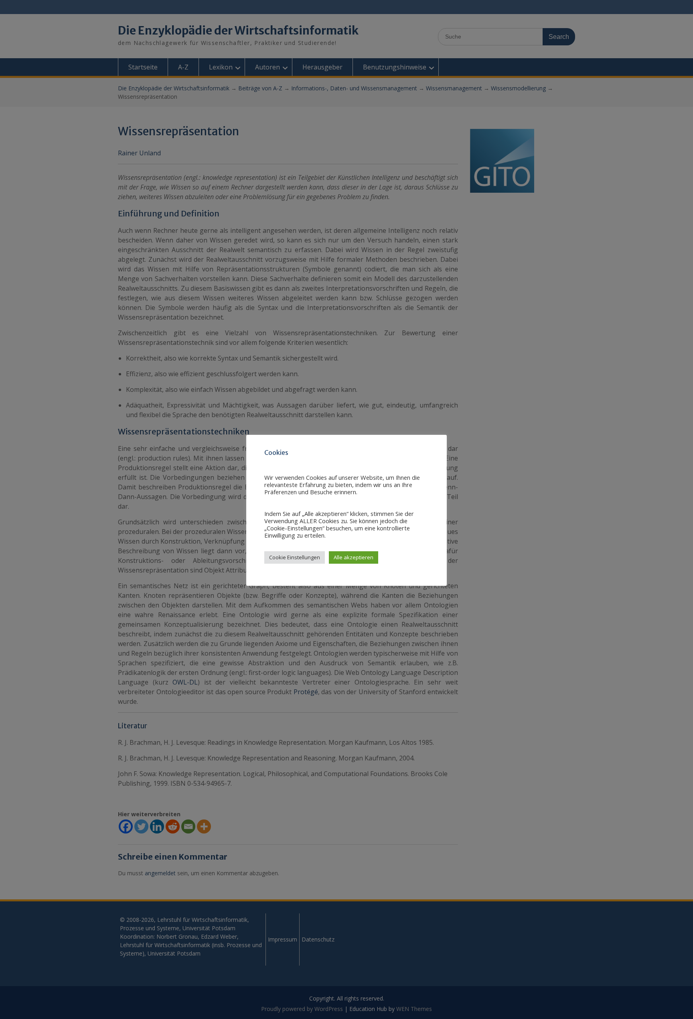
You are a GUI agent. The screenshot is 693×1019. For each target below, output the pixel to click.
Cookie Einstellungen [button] (294, 557)
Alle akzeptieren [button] (353, 557)
